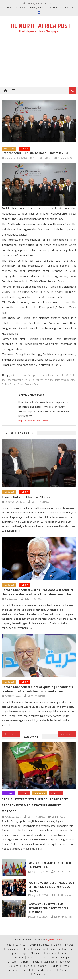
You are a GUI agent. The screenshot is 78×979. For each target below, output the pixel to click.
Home (8, 944)
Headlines (9, 148)
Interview (12, 970)
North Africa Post (42, 158)
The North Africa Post (15, 7)
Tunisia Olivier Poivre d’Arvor (25, 384)
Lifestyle (12, 961)
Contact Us (68, 7)
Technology (64, 961)
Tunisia (24, 148)
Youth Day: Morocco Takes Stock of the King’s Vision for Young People (51, 887)
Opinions (13, 966)
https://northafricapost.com (33, 420)
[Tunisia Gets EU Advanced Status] (39, 463)
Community (12, 949)
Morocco (56, 793)
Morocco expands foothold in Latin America (49, 865)
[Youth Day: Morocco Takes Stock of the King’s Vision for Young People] (14, 887)
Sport (36, 961)
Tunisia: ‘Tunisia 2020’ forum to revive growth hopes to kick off (13, 734)
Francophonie (47, 375)
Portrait (26, 970)
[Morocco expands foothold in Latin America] (14, 867)
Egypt (14, 953)
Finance (69, 944)
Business (20, 944)
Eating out (48, 961)
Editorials (41, 966)
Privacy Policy (37, 7)
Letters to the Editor (44, 970)
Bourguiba (33, 375)
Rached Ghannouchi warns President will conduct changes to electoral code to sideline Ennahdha (37, 591)
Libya (23, 953)
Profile (66, 966)
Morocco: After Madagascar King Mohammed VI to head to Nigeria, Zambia (68, 734)
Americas (43, 957)
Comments (39, 949)
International (16, 957)
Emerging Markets (39, 944)
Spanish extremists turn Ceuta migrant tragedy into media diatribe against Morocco (35, 805)
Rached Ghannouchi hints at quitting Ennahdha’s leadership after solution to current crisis (37, 689)
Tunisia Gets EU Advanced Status (26, 497)
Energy (57, 944)
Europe (23, 793)
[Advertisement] (39, 62)
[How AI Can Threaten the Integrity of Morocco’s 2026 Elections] (14, 908)
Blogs (26, 949)
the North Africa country (62, 380)
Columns (31, 736)
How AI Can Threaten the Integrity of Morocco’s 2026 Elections (48, 908)
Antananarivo (20, 375)
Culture (24, 961)
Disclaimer (53, 7)
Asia (54, 957)
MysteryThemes (54, 939)
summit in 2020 (63, 375)
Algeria (68, 949)
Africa (30, 957)
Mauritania (36, 953)
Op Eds (54, 966)
